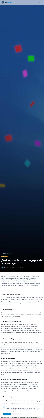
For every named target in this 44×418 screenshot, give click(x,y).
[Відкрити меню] (42, 2)
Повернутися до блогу (7, 253)
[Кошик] (39, 2)
